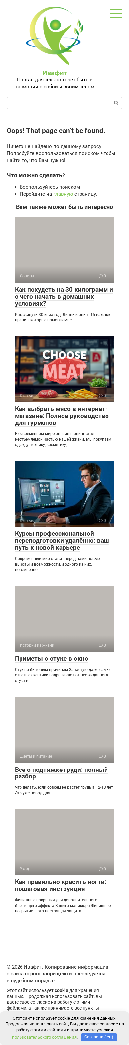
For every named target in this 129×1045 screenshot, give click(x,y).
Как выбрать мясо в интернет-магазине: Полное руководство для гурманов (62, 415)
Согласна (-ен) (98, 1036)
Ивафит (54, 72)
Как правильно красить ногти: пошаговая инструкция (60, 885)
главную (63, 194)
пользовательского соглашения (44, 1036)
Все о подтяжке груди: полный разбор (61, 773)
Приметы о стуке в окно (51, 658)
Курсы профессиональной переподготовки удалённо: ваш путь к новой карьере (62, 540)
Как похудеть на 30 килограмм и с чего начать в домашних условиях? (64, 296)
